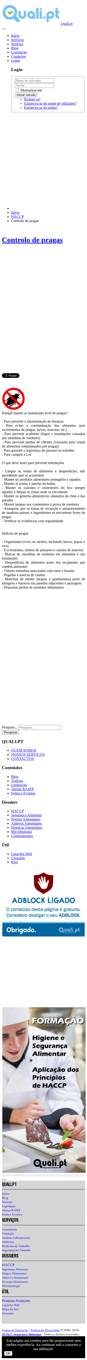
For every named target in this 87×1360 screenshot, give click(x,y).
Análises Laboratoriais (16, 1237)
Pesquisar (10, 732)
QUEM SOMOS (23, 750)
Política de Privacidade (45, 1330)
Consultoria (9, 1229)
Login (15, 60)
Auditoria (8, 1242)
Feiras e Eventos (23, 793)
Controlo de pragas (32, 240)
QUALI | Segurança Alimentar (22, 1334)
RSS (14, 862)
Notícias (17, 44)
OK (8, 1353)
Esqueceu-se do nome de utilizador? (50, 103)
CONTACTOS (22, 759)
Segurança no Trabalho (16, 1250)
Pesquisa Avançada (16, 1301)
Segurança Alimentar (26, 815)
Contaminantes (22, 836)
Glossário (18, 858)
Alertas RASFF (22, 789)
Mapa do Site (10, 1309)
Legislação (19, 52)
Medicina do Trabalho (16, 1246)
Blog (14, 48)
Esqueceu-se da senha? (41, 108)
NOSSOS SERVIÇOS (28, 754)
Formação (8, 1233)
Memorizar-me (30, 90)
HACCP (17, 811)
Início (15, 36)
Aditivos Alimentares (26, 823)
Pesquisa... (9, 727)
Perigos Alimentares (25, 819)
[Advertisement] (43, 159)
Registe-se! (32, 99)
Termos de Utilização (15, 1330)
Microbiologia (21, 832)
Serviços (17, 40)
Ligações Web (21, 854)
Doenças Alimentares (26, 828)
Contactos (18, 56)
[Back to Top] (4, 1179)
